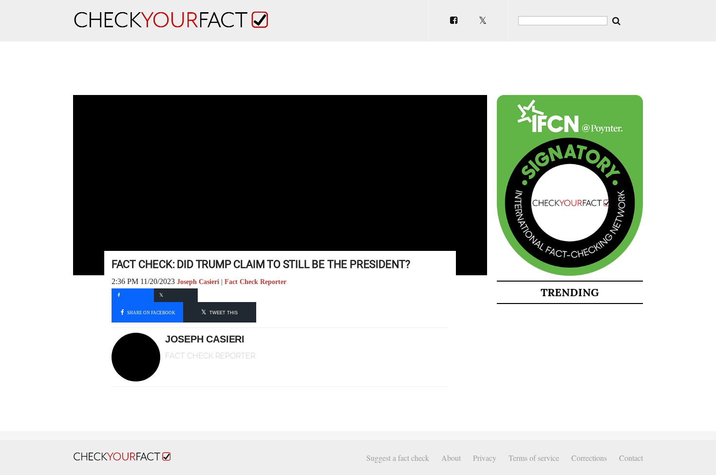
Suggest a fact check (397, 458)
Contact (631, 458)
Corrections (589, 458)
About (451, 458)
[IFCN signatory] (570, 273)
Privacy (484, 458)
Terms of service (534, 458)
